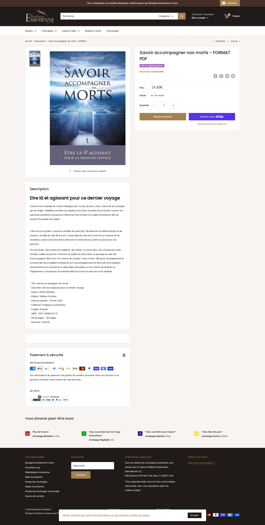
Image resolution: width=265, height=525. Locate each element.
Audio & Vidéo (69, 31)
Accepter (194, 515)
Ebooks (29, 31)
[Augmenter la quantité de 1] (173, 105)
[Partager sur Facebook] (215, 76)
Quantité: (145, 105)
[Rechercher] (182, 16)
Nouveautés (113, 31)
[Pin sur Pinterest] (221, 76)
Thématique (47, 31)
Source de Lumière (34, 496)
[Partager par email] (233, 76)
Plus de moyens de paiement (212, 123)
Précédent (220, 41)
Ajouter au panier (163, 116)
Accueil (28, 41)
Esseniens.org (32, 467)
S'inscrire (81, 475)
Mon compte (199, 17)
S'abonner (232, 3)
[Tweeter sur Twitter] (227, 76)
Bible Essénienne (33, 477)
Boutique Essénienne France (39, 462)
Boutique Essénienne (152, 72)
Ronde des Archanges (36, 481)
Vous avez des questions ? (201, 462)
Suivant (234, 41)
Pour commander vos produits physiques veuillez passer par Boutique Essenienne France (132, 3)
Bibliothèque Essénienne (37, 472)
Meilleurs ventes (93, 31)
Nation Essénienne (34, 486)
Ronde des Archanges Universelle (42, 491)
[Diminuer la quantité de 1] (155, 105)
